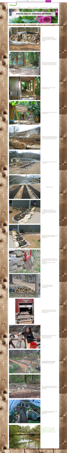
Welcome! (13, 5)
